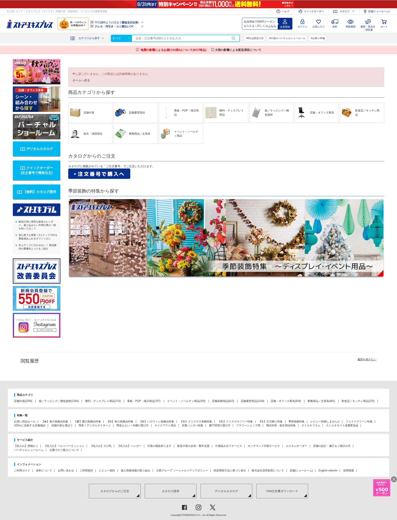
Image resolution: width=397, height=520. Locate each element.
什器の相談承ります (159, 445)
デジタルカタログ (39, 149)
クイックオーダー (314, 11)
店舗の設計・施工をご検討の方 (332, 445)
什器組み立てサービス (228, 445)
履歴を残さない (367, 359)
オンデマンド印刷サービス (264, 445)
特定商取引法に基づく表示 (230, 470)
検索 (233, 38)
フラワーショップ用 (248, 425)
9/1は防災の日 (256, 38)
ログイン (302, 26)
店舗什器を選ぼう (62, 425)
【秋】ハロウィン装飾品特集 (156, 421)
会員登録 (285, 26)
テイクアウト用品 (165, 425)
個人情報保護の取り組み (135, 470)
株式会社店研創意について (268, 470)
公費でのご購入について (64, 450)
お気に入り (318, 26)
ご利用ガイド (22, 470)
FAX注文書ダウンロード (282, 491)
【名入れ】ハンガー (129, 445)
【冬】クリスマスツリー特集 (235, 421)
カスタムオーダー (296, 445)
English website (328, 470)
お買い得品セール (25, 421)
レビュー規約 (107, 470)
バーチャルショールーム (29, 450)
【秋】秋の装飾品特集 (119, 421)
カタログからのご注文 (114, 491)
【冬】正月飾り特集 (270, 421)
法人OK (114, 26)
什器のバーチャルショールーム (288, 38)
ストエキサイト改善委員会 (342, 425)
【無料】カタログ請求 (39, 192)
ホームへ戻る (81, 80)
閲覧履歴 (351, 26)
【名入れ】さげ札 (101, 445)
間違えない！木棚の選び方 (132, 425)
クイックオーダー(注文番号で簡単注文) (37, 170)
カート (384, 26)
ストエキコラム (310, 425)
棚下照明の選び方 (220, 425)
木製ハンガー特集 (192, 425)
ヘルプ (285, 11)
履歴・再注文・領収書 (367, 27)
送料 (334, 26)
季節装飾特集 (296, 421)
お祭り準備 (318, 38)
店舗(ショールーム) (379, 11)
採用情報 (348, 470)
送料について (44, 470)
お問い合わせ (66, 470)
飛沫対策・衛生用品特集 (281, 425)
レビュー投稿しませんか (325, 421)
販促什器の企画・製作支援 (193, 445)
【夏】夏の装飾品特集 (87, 421)
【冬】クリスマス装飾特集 (196, 421)
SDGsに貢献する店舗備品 (29, 425)
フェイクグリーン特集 (359, 421)
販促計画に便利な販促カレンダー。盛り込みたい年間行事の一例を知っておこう (37, 225)
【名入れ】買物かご (26, 445)
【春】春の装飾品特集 (54, 421)
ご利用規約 (86, 470)
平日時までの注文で (117, 22)
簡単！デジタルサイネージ (95, 425)
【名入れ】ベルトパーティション (64, 445)
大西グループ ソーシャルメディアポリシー (182, 470)
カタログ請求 (170, 491)
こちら (272, 25)
